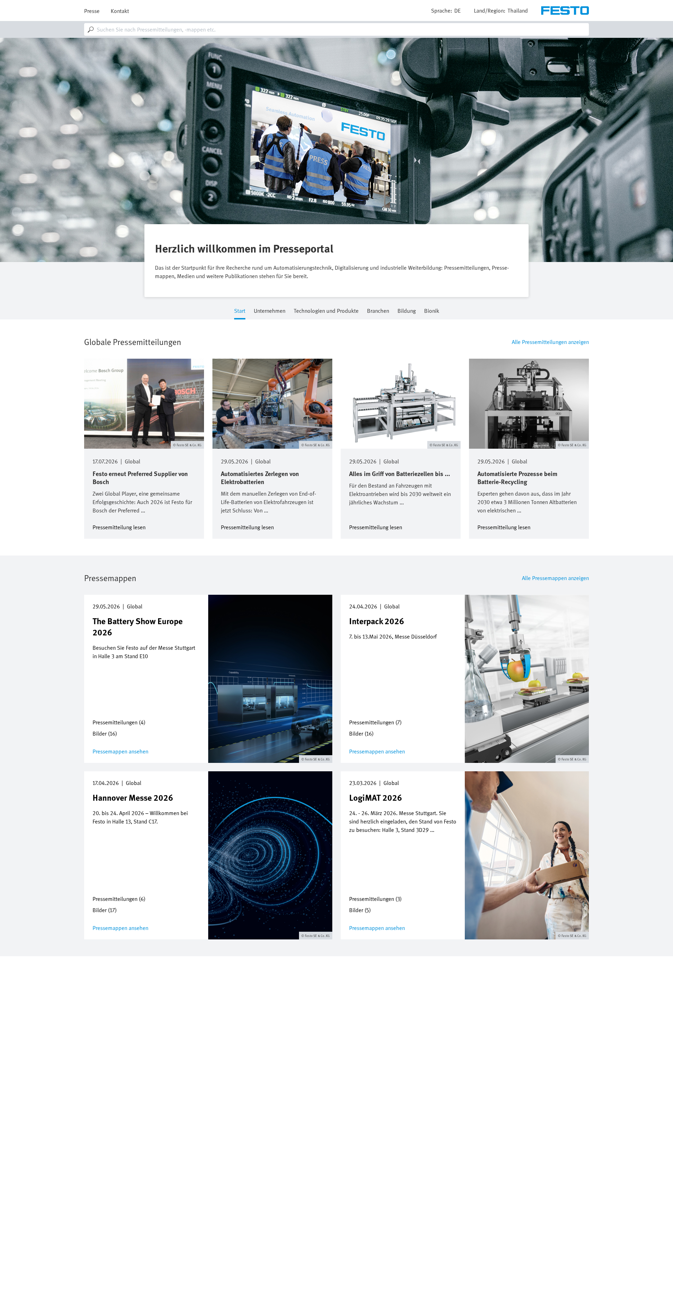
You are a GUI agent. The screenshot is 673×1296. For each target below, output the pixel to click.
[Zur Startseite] (565, 10)
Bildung (406, 311)
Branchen (378, 311)
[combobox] (336, 29)
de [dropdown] (457, 10)
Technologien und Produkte (326, 311)
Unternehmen (269, 311)
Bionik (431, 311)
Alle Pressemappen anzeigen (555, 578)
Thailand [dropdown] (518, 10)
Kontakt (120, 11)
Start (239, 311)
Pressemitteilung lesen (119, 526)
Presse (92, 11)
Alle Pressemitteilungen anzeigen (550, 342)
